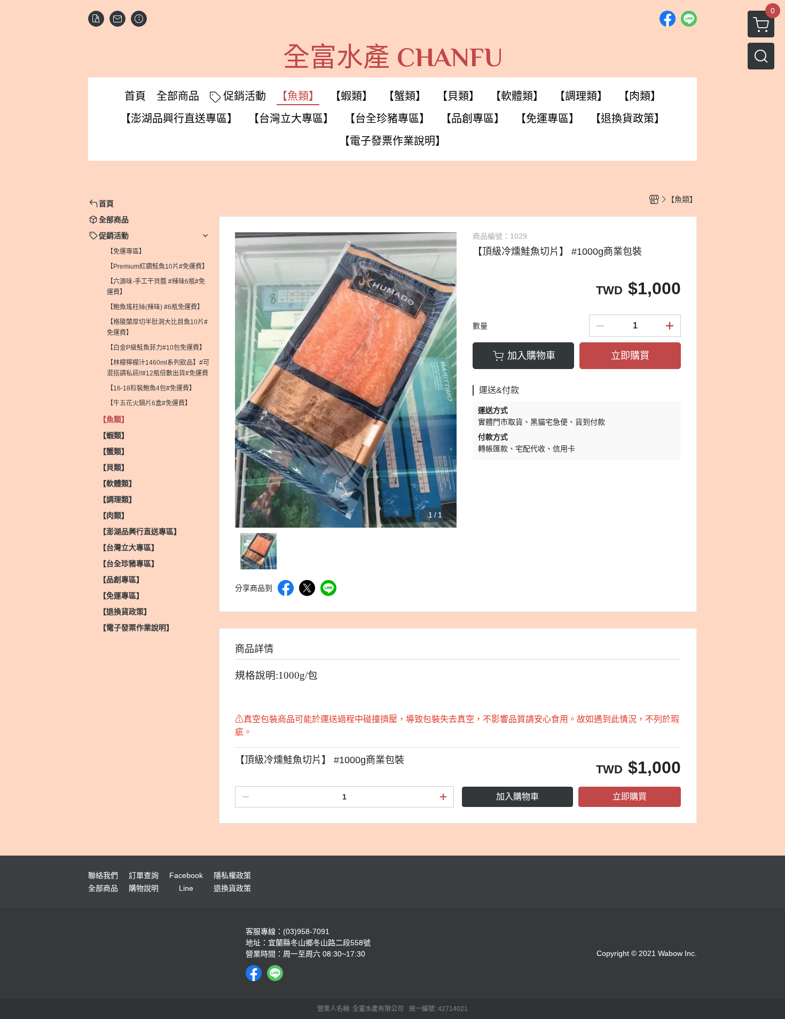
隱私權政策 (232, 875)
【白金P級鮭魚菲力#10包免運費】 (156, 347)
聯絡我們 (103, 875)
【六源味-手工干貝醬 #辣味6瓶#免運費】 (156, 287)
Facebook (186, 875)
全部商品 (103, 888)
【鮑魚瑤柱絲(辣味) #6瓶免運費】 (155, 307)
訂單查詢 (144, 875)
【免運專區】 (126, 251)
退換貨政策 (232, 888)
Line (186, 888)
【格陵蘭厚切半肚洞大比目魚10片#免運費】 (157, 327)
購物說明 (144, 888)
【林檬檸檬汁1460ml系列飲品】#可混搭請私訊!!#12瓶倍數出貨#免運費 (158, 368)
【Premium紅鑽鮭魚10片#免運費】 (157, 266)
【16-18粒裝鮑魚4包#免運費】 (151, 388)
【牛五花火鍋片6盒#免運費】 (149, 403)
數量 (480, 326)
